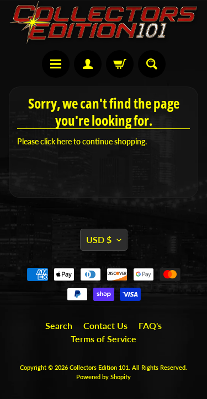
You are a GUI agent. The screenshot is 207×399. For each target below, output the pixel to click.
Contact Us (105, 325)
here (64, 141)
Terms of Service (103, 338)
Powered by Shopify (103, 376)
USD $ (99, 239)
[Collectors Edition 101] (103, 22)
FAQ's (150, 325)
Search (58, 325)
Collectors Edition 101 (99, 367)
